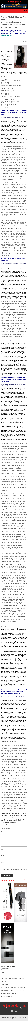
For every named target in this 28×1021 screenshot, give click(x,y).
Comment (3, 831)
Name (2, 849)
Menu (25, 10)
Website (3, 862)
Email (2, 855)
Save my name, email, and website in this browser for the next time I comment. (15, 870)
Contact (14, 1018)
